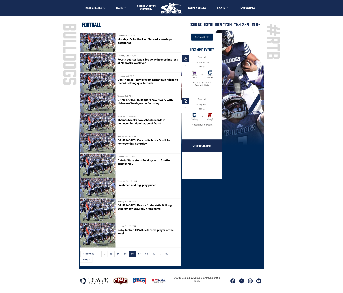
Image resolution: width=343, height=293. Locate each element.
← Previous (88, 253)
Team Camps (241, 24)
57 (139, 253)
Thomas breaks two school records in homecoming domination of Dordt (141, 121)
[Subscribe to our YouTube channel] (258, 281)
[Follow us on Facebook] (233, 281)
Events (221, 7)
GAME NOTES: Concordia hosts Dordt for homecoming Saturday (144, 142)
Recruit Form (223, 24)
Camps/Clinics (248, 7)
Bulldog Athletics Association (146, 7)
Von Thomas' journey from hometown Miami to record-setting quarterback (148, 81)
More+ (256, 24)
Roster (208, 24)
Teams (119, 7)
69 (166, 253)
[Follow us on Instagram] (250, 281)
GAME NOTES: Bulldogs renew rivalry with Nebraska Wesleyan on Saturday (145, 101)
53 (111, 253)
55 (125, 253)
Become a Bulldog (197, 7)
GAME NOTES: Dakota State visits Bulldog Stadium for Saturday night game (145, 206)
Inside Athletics (93, 7)
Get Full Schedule (202, 145)
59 (153, 253)
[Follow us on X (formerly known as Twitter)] (241, 281)
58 (146, 253)
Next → (86, 259)
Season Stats (202, 37)
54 (118, 253)
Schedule (196, 24)
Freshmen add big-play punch (137, 185)
